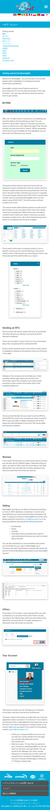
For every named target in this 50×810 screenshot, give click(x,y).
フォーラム (6, 44)
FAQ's (4, 53)
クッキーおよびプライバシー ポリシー (25, 803)
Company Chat (8, 61)
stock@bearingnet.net (33, 519)
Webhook (6, 58)
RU (42, 15)
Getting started (8, 31)
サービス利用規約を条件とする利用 (23, 800)
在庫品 (5, 48)
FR (30, 15)
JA (47, 15)
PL (34, 15)
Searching (6, 39)
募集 (4, 34)
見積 (4, 51)
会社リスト (6, 41)
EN (15, 15)
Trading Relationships (10, 46)
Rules (4, 56)
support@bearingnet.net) (18, 729)
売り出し (5, 36)
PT (38, 15)
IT (23, 15)
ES (26, 15)
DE (19, 15)
